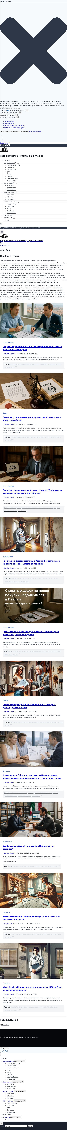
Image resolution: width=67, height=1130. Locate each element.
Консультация (11, 190)
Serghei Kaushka (9, 354)
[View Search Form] (1, 224)
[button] (33, 51)
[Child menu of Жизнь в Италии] (18, 202)
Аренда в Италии (12, 178)
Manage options (8, 121)
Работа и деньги (8, 1091)
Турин (9, 172)
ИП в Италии (11, 195)
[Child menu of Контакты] (14, 218)
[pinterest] (9, 146)
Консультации (11, 180)
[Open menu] (2, 232)
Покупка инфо (11, 167)
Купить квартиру (8, 342)
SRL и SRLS (10, 197)
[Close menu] (0, 1054)
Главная (7, 160)
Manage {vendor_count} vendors (14, 125)
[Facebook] (0, 146)
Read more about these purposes (14, 128)
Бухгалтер (10, 199)
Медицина (10, 211)
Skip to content (5, 143)
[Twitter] (2, 146)
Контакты (6, 1117)
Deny (7, 131)
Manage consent (4, 1048)
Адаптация (10, 206)
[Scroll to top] (2, 1051)
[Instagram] (4, 146)
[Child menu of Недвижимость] (18, 163)
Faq (8, 220)
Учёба (9, 208)
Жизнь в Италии (8, 1101)
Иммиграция (7, 1082)
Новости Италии (12, 204)
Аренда (5, 700)
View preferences (14, 131)
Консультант (8, 215)
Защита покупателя (13, 169)
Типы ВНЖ (10, 185)
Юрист (5, 413)
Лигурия (9, 176)
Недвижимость (8, 556)
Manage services (8, 123)
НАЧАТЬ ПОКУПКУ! (13, 165)
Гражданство (11, 187)
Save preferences (24, 131)
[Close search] (1, 1123)
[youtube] (6, 146)
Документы (6, 771)
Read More (33, 365)
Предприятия (7, 842)
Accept (2, 131)
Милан (9, 174)
